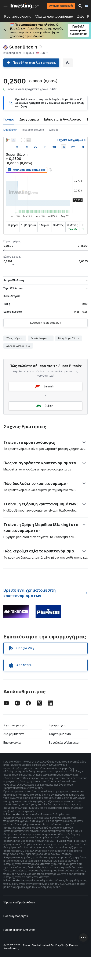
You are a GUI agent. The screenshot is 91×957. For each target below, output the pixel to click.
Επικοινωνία (12, 742)
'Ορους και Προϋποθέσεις (19, 902)
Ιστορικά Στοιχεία (33, 129)
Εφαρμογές (57, 725)
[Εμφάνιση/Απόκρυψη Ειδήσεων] (28, 140)
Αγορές (53, 129)
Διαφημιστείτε (14, 734)
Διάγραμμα (29, 119)
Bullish (49, 406)
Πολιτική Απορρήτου (15, 916)
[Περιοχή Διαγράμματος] (13, 140)
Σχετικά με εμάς (15, 725)
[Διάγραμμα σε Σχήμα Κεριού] (7, 140)
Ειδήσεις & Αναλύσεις (62, 119)
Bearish (49, 386)
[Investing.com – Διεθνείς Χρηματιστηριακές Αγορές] (25, 5)
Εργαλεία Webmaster (64, 742)
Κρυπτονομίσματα (17, 16)
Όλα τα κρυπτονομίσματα (54, 16)
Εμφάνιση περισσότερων (45, 322)
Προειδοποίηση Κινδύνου (19, 929)
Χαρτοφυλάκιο (60, 734)
